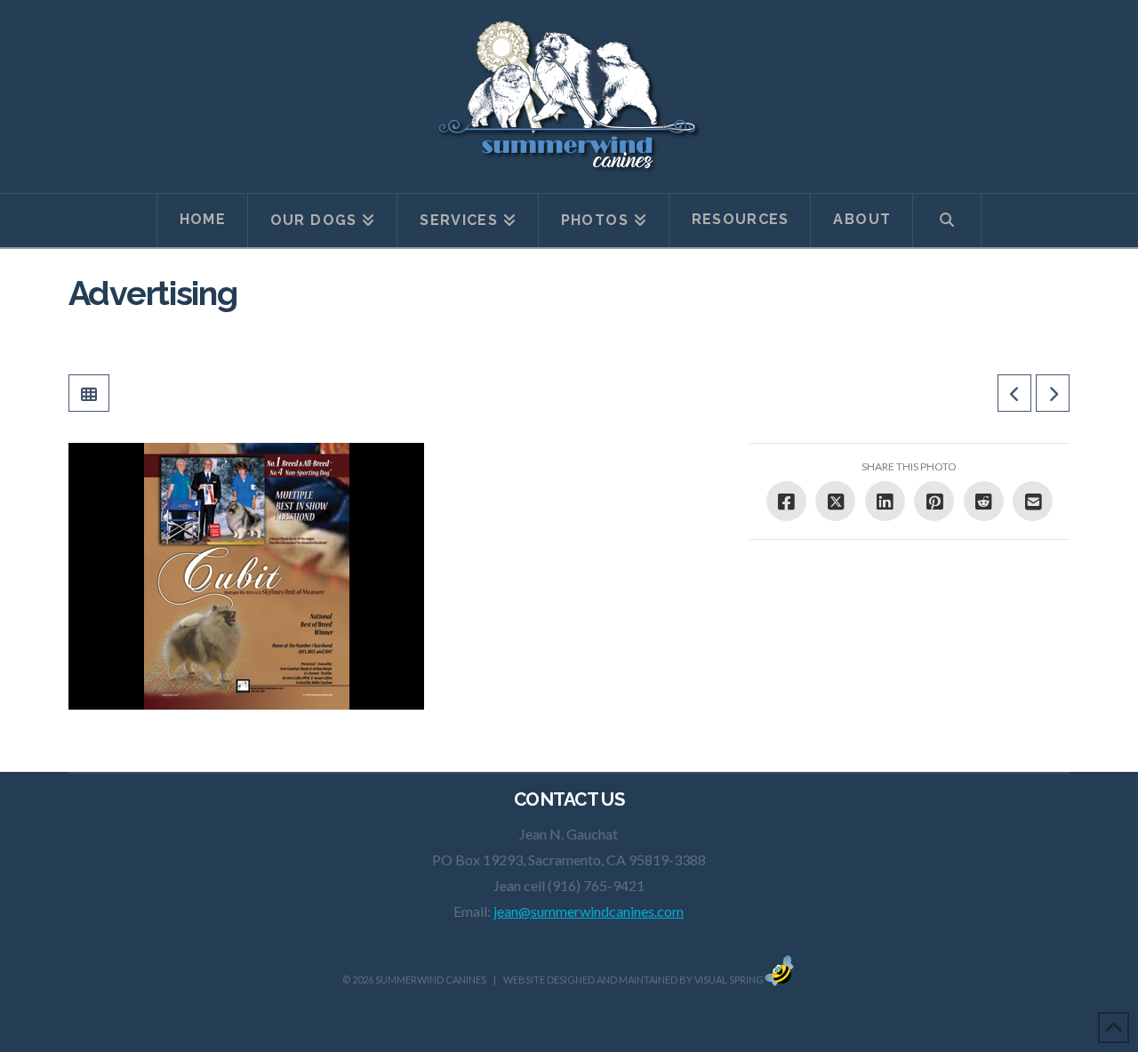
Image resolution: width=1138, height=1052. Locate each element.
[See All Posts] (88, 393)
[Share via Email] (1033, 501)
